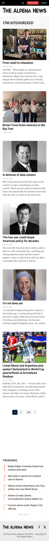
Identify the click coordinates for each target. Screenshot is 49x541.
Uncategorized (18, 23)
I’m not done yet (13, 303)
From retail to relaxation (18, 62)
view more (23, 514)
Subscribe (33, 3)
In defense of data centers (19, 174)
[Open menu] (3, 3)
